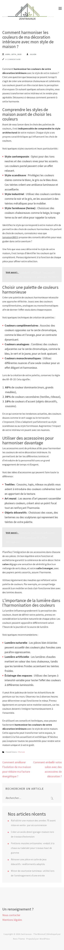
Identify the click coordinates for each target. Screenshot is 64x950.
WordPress (45, 938)
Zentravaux (26, 934)
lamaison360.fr (10, 237)
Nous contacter (11, 915)
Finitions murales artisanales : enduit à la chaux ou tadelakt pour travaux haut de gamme (32, 848)
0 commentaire (13, 59)
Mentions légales (12, 920)
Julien (33, 54)
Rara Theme (19, 938)
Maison (21, 752)
